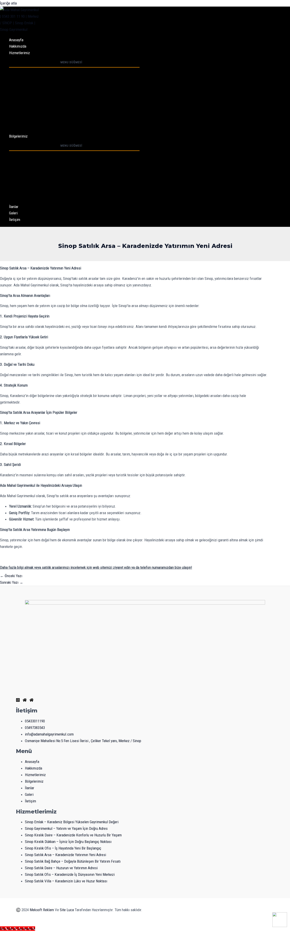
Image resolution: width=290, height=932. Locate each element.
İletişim (14, 219)
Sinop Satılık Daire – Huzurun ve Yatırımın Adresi (57, 116)
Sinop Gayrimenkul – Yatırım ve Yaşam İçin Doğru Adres (62, 77)
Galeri (13, 213)
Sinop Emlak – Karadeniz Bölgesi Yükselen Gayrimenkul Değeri (67, 70)
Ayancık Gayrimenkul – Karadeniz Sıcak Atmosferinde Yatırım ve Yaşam (74, 154)
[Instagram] (18, 700)
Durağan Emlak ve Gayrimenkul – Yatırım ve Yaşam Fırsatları (65, 187)
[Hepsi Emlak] (31, 700)
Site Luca (67, 910)
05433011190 (35, 721)
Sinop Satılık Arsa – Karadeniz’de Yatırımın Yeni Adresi (61, 103)
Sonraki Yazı (11, 582)
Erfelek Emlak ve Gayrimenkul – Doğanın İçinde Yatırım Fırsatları (68, 180)
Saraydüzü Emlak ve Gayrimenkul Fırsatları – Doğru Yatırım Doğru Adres (74, 167)
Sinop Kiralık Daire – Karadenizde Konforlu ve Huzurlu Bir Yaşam (69, 84)
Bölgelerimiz (18, 136)
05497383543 (35, 727)
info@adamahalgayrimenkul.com (49, 734)
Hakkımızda (17, 46)
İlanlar (13, 206)
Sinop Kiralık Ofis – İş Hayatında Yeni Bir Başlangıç (59, 97)
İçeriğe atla (8, 3)
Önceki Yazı (11, 576)
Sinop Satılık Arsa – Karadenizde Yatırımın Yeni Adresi (65, 854)
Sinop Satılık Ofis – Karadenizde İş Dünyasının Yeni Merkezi (65, 123)
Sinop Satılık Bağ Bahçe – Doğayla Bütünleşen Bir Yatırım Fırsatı (68, 110)
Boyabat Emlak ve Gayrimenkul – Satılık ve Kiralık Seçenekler (66, 200)
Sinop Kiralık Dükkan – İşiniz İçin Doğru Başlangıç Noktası (64, 90)
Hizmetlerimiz (19, 53)
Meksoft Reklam (42, 910)
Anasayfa (16, 40)
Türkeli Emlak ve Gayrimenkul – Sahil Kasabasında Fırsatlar (65, 160)
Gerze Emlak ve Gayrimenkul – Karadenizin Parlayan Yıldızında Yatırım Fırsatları (80, 174)
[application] (31, 53)
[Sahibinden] (25, 700)
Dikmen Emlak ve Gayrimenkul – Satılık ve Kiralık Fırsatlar (63, 193)
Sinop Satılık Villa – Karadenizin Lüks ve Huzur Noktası (62, 129)
